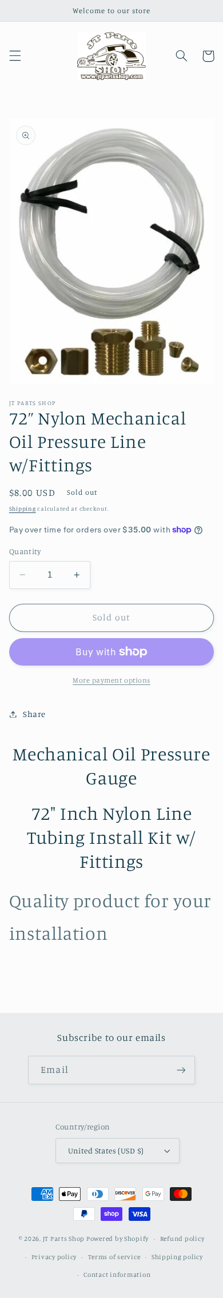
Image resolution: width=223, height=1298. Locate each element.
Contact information (116, 1275)
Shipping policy (177, 1257)
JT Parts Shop (64, 1239)
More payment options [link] (111, 680)
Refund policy (182, 1239)
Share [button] (34, 714)
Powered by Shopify (117, 1239)
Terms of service (114, 1257)
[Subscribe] (181, 1070)
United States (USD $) (106, 1150)
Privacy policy (54, 1257)
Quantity (25, 551)
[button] (15, 56)
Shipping (22, 508)
